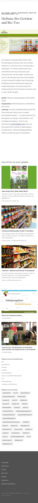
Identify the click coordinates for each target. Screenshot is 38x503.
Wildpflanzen (7, 444)
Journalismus (7, 201)
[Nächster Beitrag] (19, 301)
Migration (14, 425)
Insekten (15, 404)
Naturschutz (7, 429)
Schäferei (26, 433)
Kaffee (24, 404)
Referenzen (5, 466)
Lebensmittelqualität (9, 418)
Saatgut (5, 433)
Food (14, 400)
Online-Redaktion (23, 13)
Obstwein (28, 429)
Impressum (4, 480)
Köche (25, 407)
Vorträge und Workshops (9, 384)
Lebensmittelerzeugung (23, 411)
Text (16, 14)
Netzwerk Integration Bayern (12, 315)
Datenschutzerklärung (8, 484)
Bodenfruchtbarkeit (9, 396)
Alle (2, 13)
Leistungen (4, 462)
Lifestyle (26, 422)
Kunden (3, 469)
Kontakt (3, 477)
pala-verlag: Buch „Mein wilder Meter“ (15, 191)
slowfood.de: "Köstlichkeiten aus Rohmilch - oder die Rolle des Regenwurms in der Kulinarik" (19, 348)
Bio (16, 393)
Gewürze (6, 404)
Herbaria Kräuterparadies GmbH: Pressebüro (18, 231)
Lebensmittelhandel (9, 414)
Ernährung (21, 396)
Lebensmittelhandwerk (25, 414)
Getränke (23, 400)
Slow (5, 436)
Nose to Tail (18, 429)
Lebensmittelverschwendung (11, 422)
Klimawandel (7, 407)
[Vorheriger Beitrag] (19, 333)
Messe (5, 425)
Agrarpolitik (7, 393)
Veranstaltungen (6, 381)
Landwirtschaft (8, 411)
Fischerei (6, 400)
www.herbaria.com (18, 124)
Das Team (4, 473)
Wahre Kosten (7, 440)
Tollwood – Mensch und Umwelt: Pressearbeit (18, 270)
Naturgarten (25, 425)
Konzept (7, 13)
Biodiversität (25, 393)
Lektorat (14, 13)
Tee (29, 436)
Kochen (17, 407)
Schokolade (15, 433)
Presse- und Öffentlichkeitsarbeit (15, 240)
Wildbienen (19, 440)
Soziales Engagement (17, 436)
